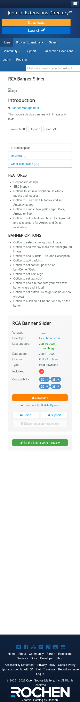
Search (53, 42)
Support (55, 415)
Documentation (41, 423)
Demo (27, 415)
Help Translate (45, 669)
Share (49, 129)
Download (36, 22)
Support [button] (31, 51)
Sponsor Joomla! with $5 (17, 669)
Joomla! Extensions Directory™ (40, 12)
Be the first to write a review (41, 443)
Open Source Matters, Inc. (43, 680)
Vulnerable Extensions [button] (59, 51)
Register (21, 59)
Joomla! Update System (45, 405)
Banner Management (25, 108)
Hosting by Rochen (40, 700)
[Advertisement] (40, 494)
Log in (7, 59)
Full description (21, 148)
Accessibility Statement (19, 665)
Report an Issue (68, 669)
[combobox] (53, 68)
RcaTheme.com (49, 338)
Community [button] (10, 51)
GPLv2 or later (48, 359)
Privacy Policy (46, 665)
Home (6, 42)
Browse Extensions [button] (28, 42)
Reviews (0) (18, 156)
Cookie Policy (66, 665)
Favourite (16, 129)
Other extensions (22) (25, 164)
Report (34, 129)
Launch (34, 30)
